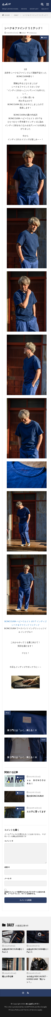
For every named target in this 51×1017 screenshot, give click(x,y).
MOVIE (24, 9)
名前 (7, 867)
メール (7, 878)
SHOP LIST (34, 9)
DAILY (16, 15)
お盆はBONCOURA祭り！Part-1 (38, 950)
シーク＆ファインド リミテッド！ (35, 15)
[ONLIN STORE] (25, 687)
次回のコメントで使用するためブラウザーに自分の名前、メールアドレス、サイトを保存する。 (24, 893)
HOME (7, 15)
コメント (8, 841)
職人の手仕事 (7, 976)
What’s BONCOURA (10, 9)
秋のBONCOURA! (35, 796)
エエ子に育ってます (36, 811)
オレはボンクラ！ (33, 1004)
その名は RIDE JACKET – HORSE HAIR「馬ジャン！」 (37, 979)
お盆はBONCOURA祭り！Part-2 (13, 950)
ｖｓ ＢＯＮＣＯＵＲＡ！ (36, 782)
